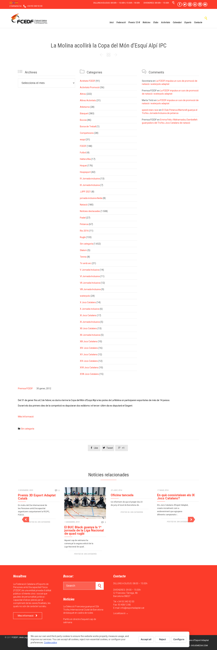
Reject (162, 639)
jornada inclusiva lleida (91, 198)
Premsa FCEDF (25, 388)
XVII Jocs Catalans (89, 367)
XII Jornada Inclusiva (90, 335)
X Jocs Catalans (88, 302)
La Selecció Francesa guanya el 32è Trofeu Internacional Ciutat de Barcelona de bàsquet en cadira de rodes (83, 609)
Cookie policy (50, 642)
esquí (82, 139)
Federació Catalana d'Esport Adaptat (192, 640)
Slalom (83, 250)
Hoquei (83, 165)
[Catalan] (11, 2)
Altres (83, 94)
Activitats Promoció (90, 87)
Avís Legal (24, 637)
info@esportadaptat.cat (132, 608)
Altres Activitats (88, 100)
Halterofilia (85, 159)
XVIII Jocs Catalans (89, 374)
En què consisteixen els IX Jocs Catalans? (176, 496)
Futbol (83, 152)
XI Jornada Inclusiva (90, 322)
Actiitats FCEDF (87, 81)
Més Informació (26, 416)
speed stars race (150, 110)
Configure (178, 639)
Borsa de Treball (88, 126)
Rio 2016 (84, 230)
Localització (119, 613)
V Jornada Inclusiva (89, 270)
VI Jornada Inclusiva (90, 276)
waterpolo (85, 296)
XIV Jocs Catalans (89, 348)
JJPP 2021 (85, 191)
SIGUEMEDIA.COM (199, 645)
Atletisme (85, 107)
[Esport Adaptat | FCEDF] (29, 18)
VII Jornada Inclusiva (90, 283)
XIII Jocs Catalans (88, 341)
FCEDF (83, 146)
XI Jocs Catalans (88, 315)
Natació (84, 204)
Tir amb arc (85, 263)
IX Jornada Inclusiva (90, 185)
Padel (83, 217)
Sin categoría (86, 243)
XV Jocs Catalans (88, 354)
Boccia (83, 120)
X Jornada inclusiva (89, 309)
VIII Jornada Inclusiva (90, 289)
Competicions (87, 133)
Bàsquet (84, 113)
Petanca (84, 224)
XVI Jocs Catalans (89, 361)
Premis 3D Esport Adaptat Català (37, 496)
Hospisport (85, 172)
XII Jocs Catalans (88, 328)
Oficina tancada (122, 495)
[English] (13, 2)
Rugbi (83, 237)
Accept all (146, 639)
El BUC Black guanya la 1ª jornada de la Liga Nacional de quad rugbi (84, 530)
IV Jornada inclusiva (90, 178)
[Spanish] (16, 2)
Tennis (83, 256)
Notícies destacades (90, 211)
